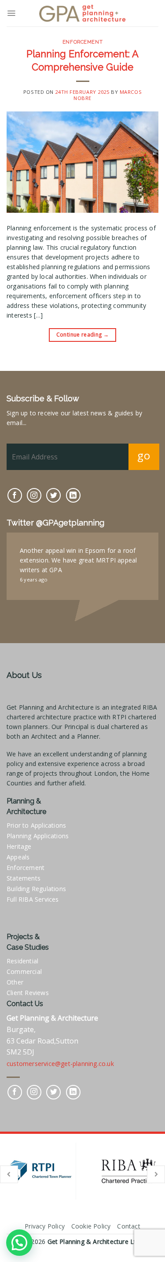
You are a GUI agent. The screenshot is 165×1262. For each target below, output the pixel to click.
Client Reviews (28, 992)
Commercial (24, 971)
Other (15, 982)
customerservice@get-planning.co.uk (60, 1063)
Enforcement (82, 42)
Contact (128, 1226)
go (143, 455)
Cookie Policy (91, 1226)
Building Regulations (36, 889)
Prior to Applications (36, 825)
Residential (22, 961)
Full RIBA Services (33, 899)
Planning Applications (38, 836)
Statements (23, 878)
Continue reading (82, 334)
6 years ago (34, 579)
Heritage (19, 846)
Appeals (18, 857)
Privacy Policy (45, 1226)
